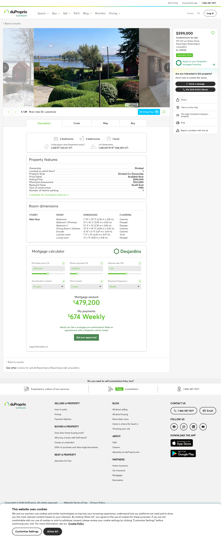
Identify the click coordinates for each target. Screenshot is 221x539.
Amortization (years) (42, 281)
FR (198, 13)
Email (210, 410)
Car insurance (118, 470)
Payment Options (63, 419)
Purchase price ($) (40, 263)
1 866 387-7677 (209, 3)
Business (100, 13)
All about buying (120, 414)
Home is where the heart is (125, 424)
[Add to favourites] (213, 32)
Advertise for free (63, 460)
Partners (118, 459)
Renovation (117, 480)
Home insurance (120, 465)
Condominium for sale (187, 37)
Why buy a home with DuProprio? (71, 437)
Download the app (189, 3)
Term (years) (76, 281)
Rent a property (65, 454)
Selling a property (67, 403)
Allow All (52, 531)
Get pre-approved (86, 337)
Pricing (58, 414)
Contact (190, 13)
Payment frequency (117, 281)
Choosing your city (121, 428)
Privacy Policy (97, 502)
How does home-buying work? (69, 432)
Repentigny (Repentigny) (50, 367)
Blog (115, 403)
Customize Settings (26, 531)
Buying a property (67, 426)
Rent (77, 13)
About (116, 436)
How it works (61, 409)
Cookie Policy (76, 523)
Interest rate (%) (116, 263)
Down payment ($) (79, 263)
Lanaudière (73, 367)
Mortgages (117, 475)
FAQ (114, 442)
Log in (210, 13)
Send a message (197, 84)
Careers (116, 447)
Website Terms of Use (75, 502)
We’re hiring (173, 3)
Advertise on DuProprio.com (125, 452)
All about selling (119, 409)
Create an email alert (64, 442)
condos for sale (25, 367)
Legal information (37, 346)
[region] (110, 521)
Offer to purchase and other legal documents (76, 447)
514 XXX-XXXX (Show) (197, 89)
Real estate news (120, 419)
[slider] (48, 274)
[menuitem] (82, 412)
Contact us (178, 403)
